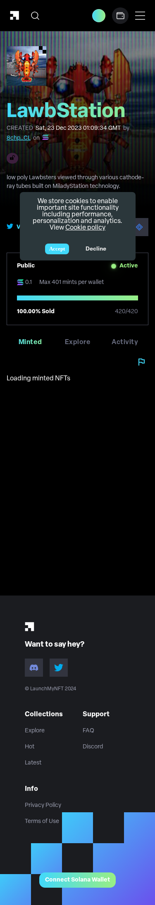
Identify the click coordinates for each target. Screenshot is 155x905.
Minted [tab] (30, 342)
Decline (96, 249)
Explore (35, 731)
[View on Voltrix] (139, 227)
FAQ (88, 731)
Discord (93, 747)
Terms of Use (42, 821)
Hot (29, 747)
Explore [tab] (77, 342)
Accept (57, 249)
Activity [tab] (125, 342)
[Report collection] (141, 362)
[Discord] (34, 668)
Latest (33, 763)
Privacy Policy (43, 805)
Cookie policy (85, 228)
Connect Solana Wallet (77, 880)
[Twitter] (59, 668)
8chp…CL (19, 138)
